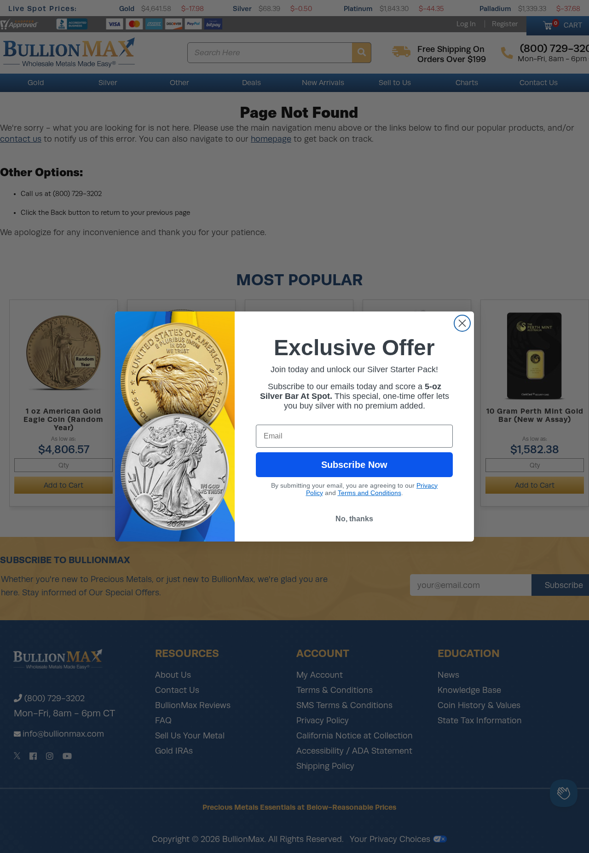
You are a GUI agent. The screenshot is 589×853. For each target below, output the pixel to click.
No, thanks (354, 519)
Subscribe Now (354, 465)
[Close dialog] (462, 323)
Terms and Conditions (369, 492)
